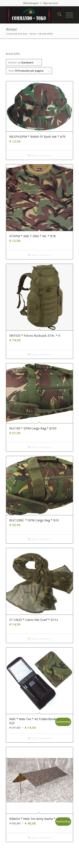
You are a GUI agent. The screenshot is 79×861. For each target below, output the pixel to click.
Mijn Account (50, 3)
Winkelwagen (31, 3)
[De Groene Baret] (33, 15)
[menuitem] (31, 3)
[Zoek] (57, 15)
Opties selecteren (40, 155)
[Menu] (67, 15)
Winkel (11, 29)
